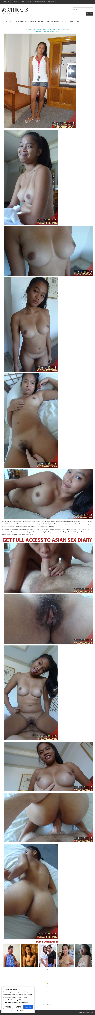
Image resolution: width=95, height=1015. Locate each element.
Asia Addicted (15, 2)
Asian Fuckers (15, 9)
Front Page (6, 2)
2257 (44, 1004)
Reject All (18, 1007)
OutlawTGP (38, 31)
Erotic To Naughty (55, 31)
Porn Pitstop (45, 31)
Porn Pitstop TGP (26, 2)
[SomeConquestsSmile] (47, 954)
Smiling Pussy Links (63, 29)
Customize (8, 1007)
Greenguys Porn (30, 29)
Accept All (28, 1007)
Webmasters (49, 1004)
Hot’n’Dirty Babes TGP (39, 2)
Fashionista (82, 1012)
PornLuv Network (52, 29)
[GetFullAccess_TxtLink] (47, 539)
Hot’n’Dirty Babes (41, 29)
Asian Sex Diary (52, 2)
